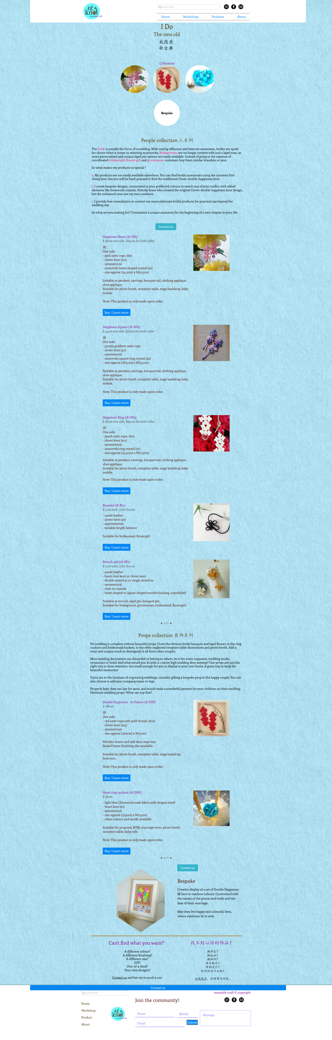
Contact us (119, 977)
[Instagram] (226, 999)
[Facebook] (234, 999)
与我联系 (201, 978)
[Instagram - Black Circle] (226, 6)
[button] (190, 16)
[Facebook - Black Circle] (233, 6)
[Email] (240, 6)
